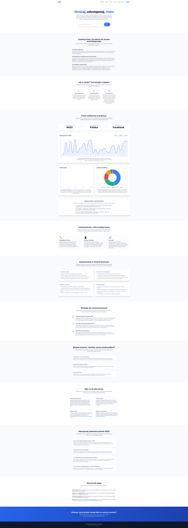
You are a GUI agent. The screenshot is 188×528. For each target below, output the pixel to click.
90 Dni (126, 135)
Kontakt (127, 1)
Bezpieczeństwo (121, 1)
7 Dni (116, 135)
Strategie (115, 1)
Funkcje (110, 1)
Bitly (59, 2)
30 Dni (121, 135)
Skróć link (107, 24)
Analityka (106, 1)
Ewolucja (102, 1)
